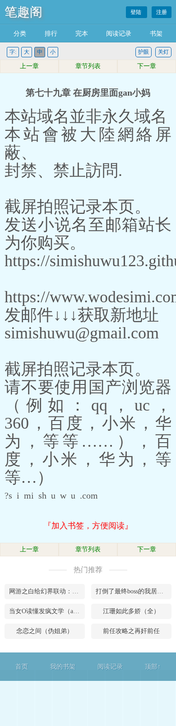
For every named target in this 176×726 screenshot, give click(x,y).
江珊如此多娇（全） (131, 611)
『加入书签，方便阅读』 (88, 525)
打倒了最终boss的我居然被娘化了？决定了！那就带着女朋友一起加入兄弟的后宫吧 (133, 591)
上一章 (29, 66)
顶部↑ (153, 666)
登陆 (136, 12)
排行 (51, 33)
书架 (156, 33)
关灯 (163, 52)
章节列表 (88, 66)
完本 (81, 33)
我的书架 (62, 666)
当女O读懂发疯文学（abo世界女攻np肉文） (47, 611)
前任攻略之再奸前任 (131, 631)
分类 (20, 33)
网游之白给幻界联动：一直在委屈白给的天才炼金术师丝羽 (47, 591)
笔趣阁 (23, 12)
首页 (21, 666)
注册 (161, 12)
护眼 (143, 52)
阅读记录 (118, 33)
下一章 (146, 66)
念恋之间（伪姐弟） (44, 631)
